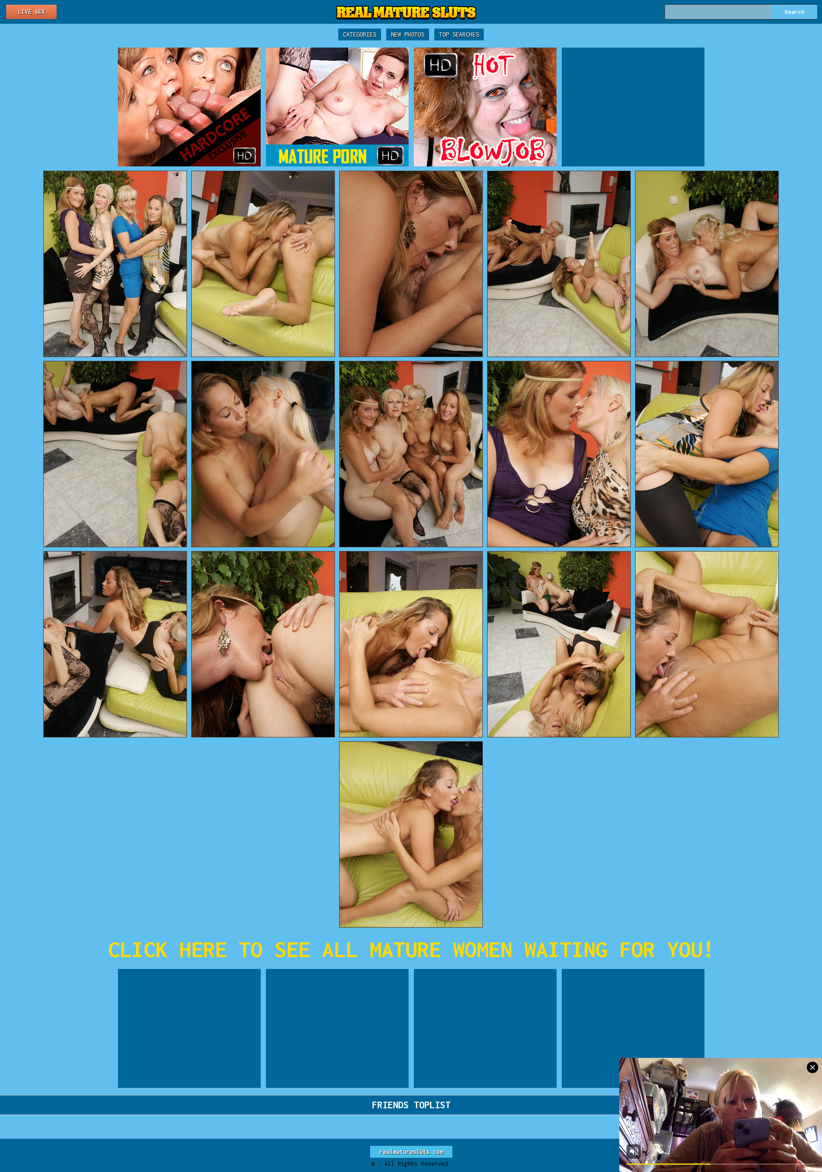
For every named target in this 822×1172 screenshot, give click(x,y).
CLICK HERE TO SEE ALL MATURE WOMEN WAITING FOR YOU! (411, 949)
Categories (359, 34)
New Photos (407, 34)
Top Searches (459, 34)
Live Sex (31, 11)
